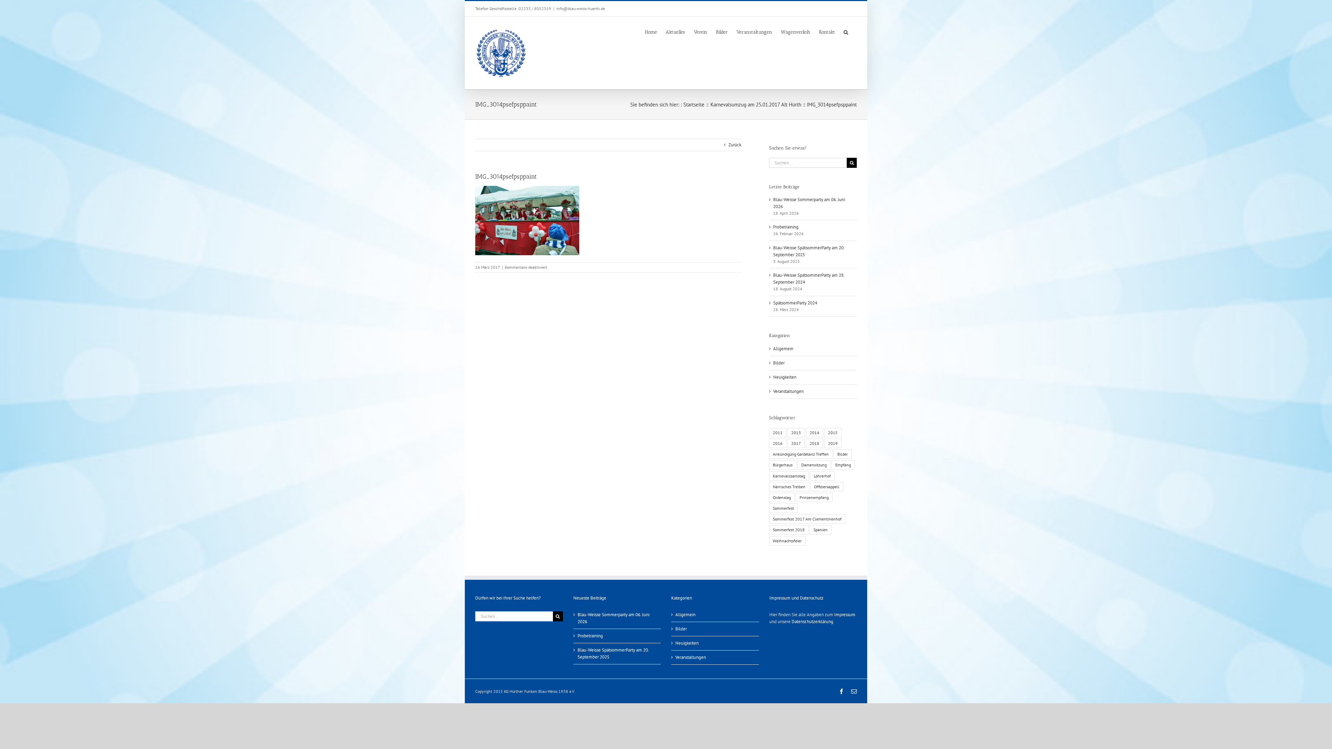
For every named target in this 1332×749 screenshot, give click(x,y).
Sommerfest (783, 508)
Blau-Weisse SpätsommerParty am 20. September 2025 (613, 653)
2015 (833, 432)
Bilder (779, 363)
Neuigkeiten (784, 377)
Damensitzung (814, 464)
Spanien (820, 529)
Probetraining (786, 227)
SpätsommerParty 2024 (795, 303)
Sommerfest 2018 (789, 529)
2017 (796, 443)
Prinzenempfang (814, 497)
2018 (814, 443)
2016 (778, 443)
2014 (814, 432)
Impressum (844, 615)
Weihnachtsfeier (787, 540)
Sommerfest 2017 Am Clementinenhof (807, 519)
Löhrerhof (822, 476)
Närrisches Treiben (789, 486)
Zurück (734, 145)
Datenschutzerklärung (812, 622)
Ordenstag (782, 497)
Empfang (843, 464)
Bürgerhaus (783, 464)
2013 (796, 432)
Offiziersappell (826, 486)
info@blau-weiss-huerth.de (580, 8)
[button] (846, 31)
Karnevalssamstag (789, 476)
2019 (833, 443)
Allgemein (783, 349)
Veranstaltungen (788, 391)
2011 (778, 432)
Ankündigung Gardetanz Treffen (801, 454)
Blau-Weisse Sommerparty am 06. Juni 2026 (613, 618)
